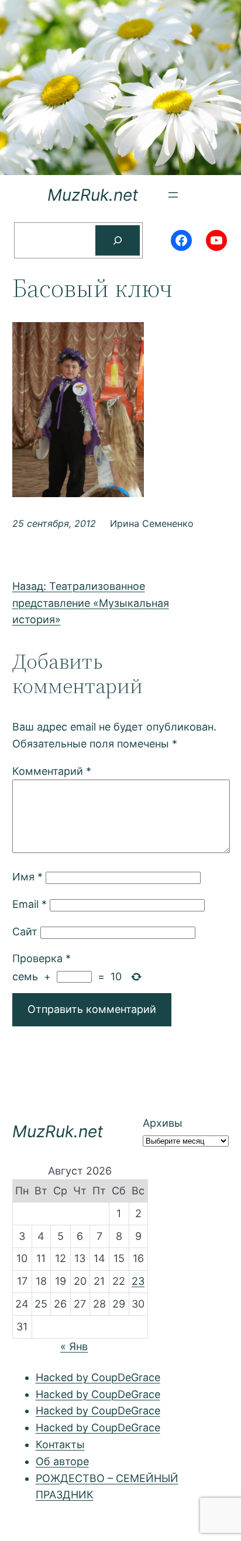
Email (29, 904)
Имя (27, 877)
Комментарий (51, 771)
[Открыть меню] (173, 195)
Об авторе (62, 1461)
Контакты (60, 1444)
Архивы (163, 1123)
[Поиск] (117, 240)
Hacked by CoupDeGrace (98, 1377)
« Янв (74, 1346)
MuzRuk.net (92, 195)
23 (138, 1281)
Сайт (24, 931)
